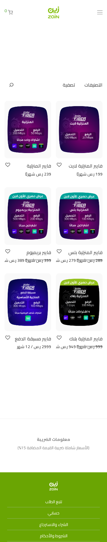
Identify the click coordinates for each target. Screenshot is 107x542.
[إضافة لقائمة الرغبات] (59, 165)
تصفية (69, 84)
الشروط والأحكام (53, 536)
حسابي (53, 513)
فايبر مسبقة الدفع (33, 338)
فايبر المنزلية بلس (85, 252)
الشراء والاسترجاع (53, 524)
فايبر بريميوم (38, 252)
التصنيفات (93, 84)
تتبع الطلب (53, 502)
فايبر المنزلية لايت (86, 165)
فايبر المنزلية (39, 165)
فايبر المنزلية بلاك (86, 338)
